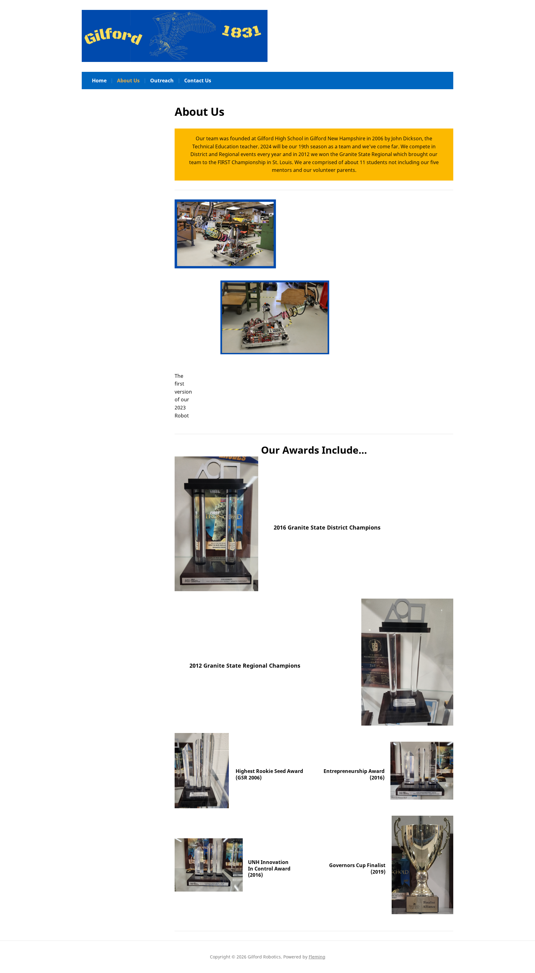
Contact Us (197, 80)
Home (99, 80)
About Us (128, 80)
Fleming (317, 957)
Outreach (162, 80)
